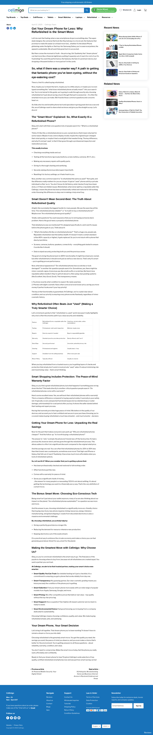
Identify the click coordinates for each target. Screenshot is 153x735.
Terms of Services (93, 697)
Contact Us (68, 697)
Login (139, 10)
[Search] (87, 10)
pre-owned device (72, 133)
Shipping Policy (69, 707)
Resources (106, 17)
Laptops (79, 17)
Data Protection (92, 700)
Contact (49, 704)
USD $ (105, 726)
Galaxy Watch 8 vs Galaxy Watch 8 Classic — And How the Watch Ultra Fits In (129, 93)
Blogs (48, 707)
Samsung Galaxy (69, 46)
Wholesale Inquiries (71, 700)
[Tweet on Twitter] (11, 28)
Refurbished (92, 17)
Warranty (9, 725)
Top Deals (25, 17)
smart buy (80, 192)
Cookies (89, 704)
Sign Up (138, 706)
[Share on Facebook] (8, 28)
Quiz (48, 710)
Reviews (49, 697)
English (95, 726)
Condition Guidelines (72, 713)
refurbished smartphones (54, 660)
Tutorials (67, 704)
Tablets (50, 17)
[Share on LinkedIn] (14, 28)
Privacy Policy (18, 725)
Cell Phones (38, 17)
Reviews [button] (147, 732)
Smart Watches (64, 17)
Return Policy (69, 710)
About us (49, 700)
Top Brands (11, 17)
